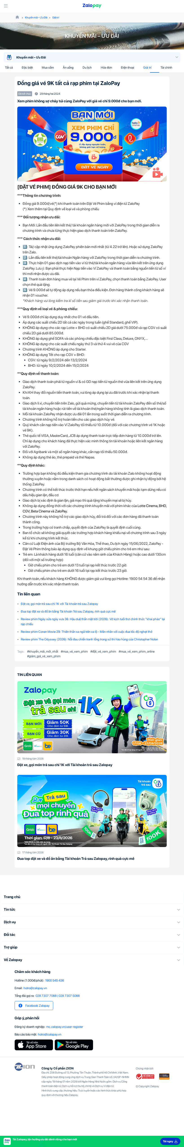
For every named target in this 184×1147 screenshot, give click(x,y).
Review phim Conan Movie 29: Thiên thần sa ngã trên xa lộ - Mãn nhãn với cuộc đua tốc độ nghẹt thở (86, 631)
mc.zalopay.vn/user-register (64, 1026)
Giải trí (55, 17)
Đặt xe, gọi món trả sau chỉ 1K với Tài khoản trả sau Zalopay (59, 604)
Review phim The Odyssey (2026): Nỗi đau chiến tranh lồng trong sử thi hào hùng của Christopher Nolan (89, 639)
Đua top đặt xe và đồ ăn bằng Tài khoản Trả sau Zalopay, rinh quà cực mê (68, 611)
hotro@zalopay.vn (35, 988)
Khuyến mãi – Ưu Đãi (36, 17)
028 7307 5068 (69, 995)
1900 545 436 (54, 980)
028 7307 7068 (46, 995)
